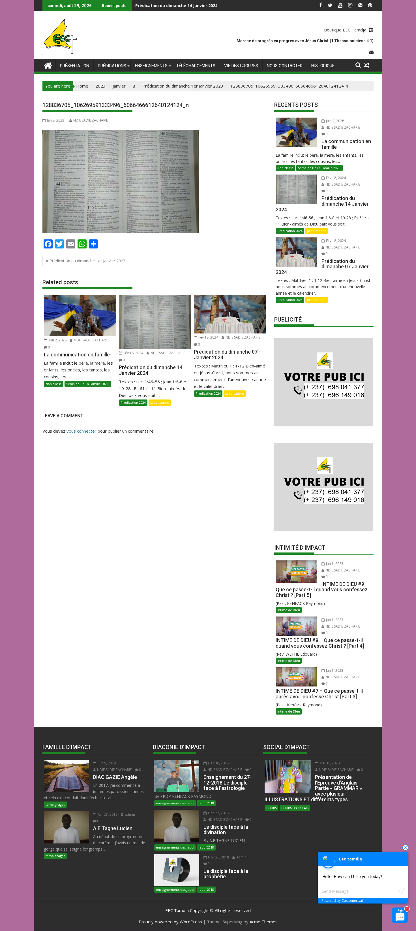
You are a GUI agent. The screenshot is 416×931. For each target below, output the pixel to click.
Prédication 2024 (133, 402)
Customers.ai (352, 900)
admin (129, 814)
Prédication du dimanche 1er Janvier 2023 (87, 260)
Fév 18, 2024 (133, 352)
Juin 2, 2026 (57, 340)
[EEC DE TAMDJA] (47, 65)
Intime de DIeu (288, 610)
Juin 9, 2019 (106, 763)
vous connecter (82, 431)
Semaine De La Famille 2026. (87, 384)
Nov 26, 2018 (218, 857)
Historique (322, 65)
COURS (271, 808)
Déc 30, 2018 (218, 763)
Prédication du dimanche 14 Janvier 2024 (176, 5)
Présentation (74, 65)
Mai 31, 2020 (329, 763)
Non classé (54, 384)
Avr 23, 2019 (107, 814)
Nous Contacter (285, 65)
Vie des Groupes (241, 65)
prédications (112, 65)
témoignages (55, 804)
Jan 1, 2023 (334, 563)
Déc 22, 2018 (218, 813)
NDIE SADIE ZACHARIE (90, 120)
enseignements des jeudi (175, 803)
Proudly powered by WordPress (170, 921)
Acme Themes (264, 921)
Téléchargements (195, 65)
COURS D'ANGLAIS (294, 808)
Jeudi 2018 (206, 803)
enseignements (151, 65)
